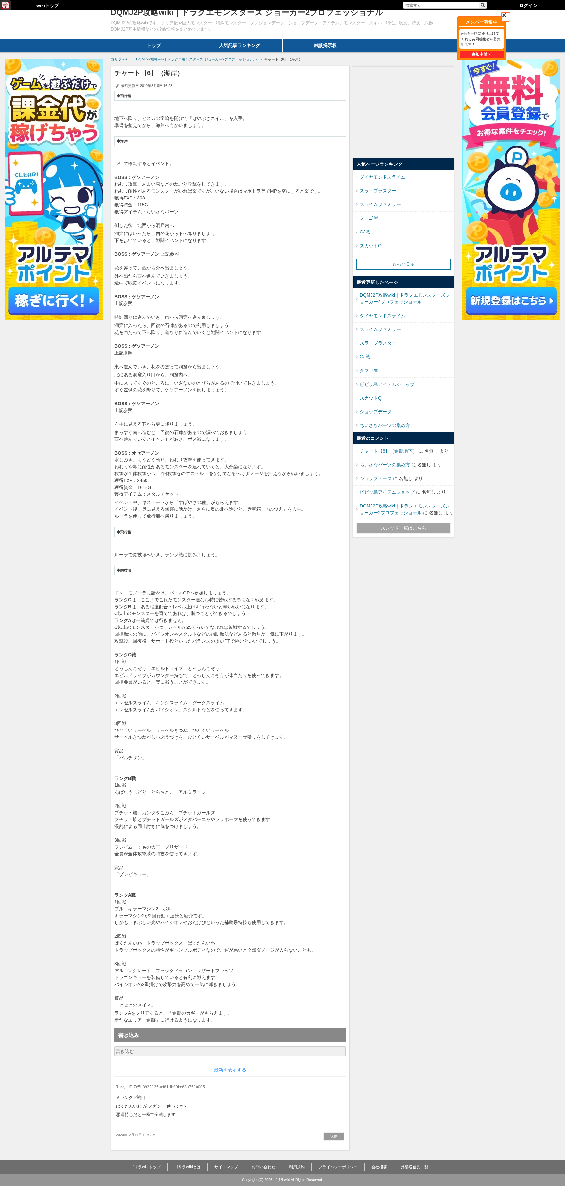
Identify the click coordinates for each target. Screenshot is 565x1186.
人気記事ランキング (239, 45)
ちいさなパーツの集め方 (385, 425)
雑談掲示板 (325, 45)
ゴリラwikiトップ (145, 1167)
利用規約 (297, 1167)
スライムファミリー (380, 204)
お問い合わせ (263, 1167)
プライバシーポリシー (338, 1167)
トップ (154, 45)
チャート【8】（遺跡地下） (388, 451)
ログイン (528, 5)
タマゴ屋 (369, 218)
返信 (333, 1136)
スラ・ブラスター (378, 190)
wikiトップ (47, 5)
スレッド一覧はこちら (403, 528)
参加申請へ (481, 54)
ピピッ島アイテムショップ (387, 384)
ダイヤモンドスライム (382, 177)
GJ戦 (365, 231)
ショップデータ (376, 411)
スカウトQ (371, 245)
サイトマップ (226, 1167)
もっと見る (403, 264)
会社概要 (379, 1167)
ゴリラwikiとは (187, 1167)
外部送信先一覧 (414, 1167)
